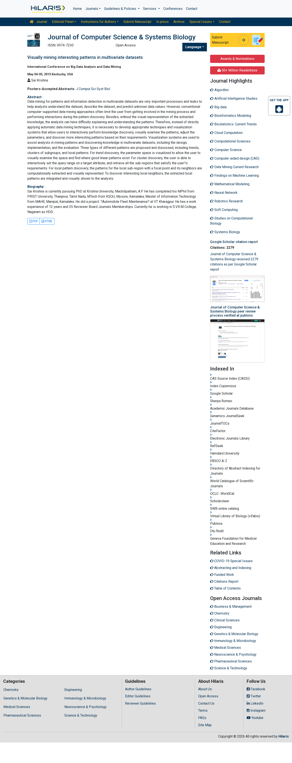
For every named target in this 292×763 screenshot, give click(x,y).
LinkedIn (256, 703)
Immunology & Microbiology (85, 698)
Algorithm (221, 90)
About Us (205, 689)
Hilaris (284, 736)
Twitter (255, 696)
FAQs (202, 718)
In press (162, 22)
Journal (41, 22)
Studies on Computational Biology (231, 220)
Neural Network (225, 193)
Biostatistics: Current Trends (235, 124)
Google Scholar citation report (234, 242)
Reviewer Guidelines (140, 703)
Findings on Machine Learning (236, 175)
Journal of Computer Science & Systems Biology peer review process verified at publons (235, 311)
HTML (48, 221)
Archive (178, 22)
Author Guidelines (138, 689)
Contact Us (206, 703)
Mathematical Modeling (231, 184)
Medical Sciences (16, 707)
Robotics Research (228, 201)
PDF (35, 221)
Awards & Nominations (237, 59)
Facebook (257, 689)
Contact (191, 9)
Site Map (205, 725)
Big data (220, 107)
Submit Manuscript (137, 22)
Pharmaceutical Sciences (22, 715)
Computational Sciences (232, 141)
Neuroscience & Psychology (85, 707)
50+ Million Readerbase (239, 70)
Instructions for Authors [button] (98, 22)
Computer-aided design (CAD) (236, 158)
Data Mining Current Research (236, 167)
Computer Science (228, 150)
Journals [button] (91, 9)
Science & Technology (80, 715)
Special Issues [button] (200, 22)
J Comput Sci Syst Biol (93, 89)
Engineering (73, 690)
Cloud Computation (228, 133)
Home (77, 9)
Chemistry (11, 690)
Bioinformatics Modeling (232, 116)
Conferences (173, 9)
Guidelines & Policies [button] (120, 9)
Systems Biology (227, 232)
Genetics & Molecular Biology (25, 698)
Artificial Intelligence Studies (235, 98)
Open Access (208, 696)
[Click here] (47, 8)
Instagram (257, 710)
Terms (203, 710)
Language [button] (193, 47)
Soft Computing (226, 210)
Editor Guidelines (137, 696)
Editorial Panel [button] (63, 22)
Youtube (257, 718)
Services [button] (150, 9)
